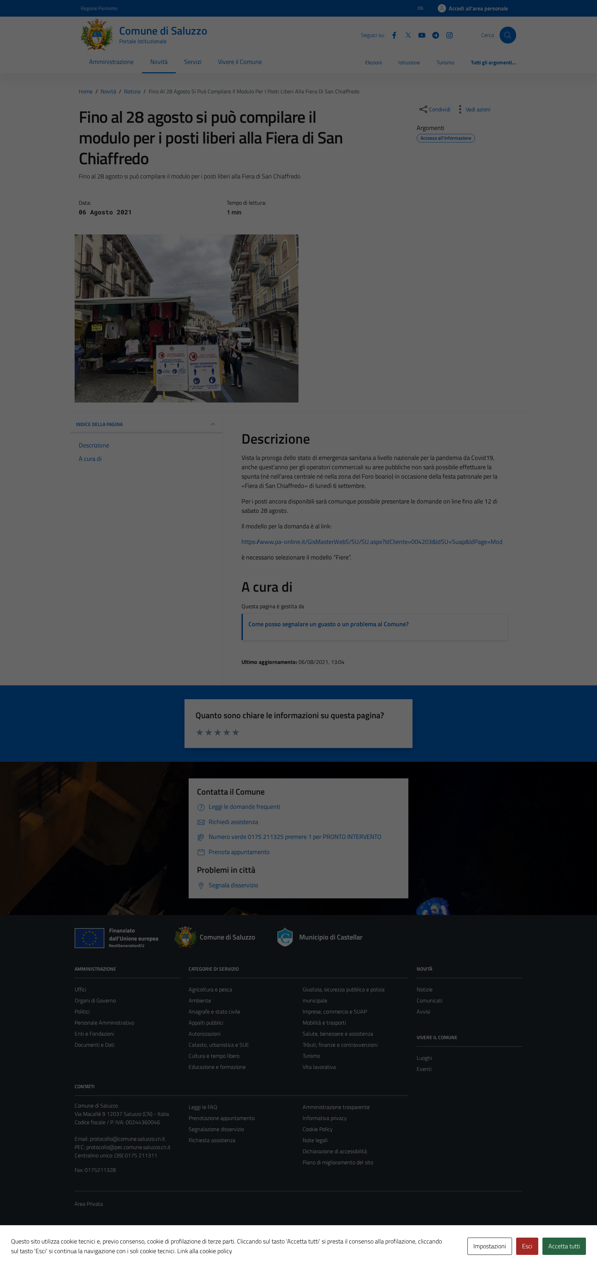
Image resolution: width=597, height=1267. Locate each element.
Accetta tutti (564, 1246)
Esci (527, 1246)
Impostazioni (489, 1246)
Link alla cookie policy (204, 1251)
